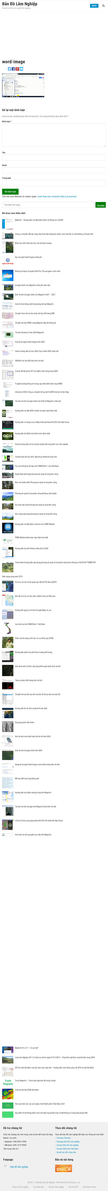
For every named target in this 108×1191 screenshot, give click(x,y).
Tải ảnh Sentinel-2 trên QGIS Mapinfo (29, 332)
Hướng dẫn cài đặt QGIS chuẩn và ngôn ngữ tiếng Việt (36, 411)
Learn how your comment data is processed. (57, 196)
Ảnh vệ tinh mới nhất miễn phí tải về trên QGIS (33, 736)
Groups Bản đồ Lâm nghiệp (67, 1145)
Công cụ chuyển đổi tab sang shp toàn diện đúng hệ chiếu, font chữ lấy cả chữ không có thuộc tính (54, 234)
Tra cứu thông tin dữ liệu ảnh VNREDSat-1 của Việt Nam (37, 466)
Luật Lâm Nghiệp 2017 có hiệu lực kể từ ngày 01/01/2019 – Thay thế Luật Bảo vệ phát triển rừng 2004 (55, 1057)
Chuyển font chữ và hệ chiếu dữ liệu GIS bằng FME (35, 313)
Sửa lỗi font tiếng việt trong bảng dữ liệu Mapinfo (34, 304)
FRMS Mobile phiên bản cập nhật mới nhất (31, 537)
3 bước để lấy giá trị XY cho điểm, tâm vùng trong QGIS (36, 371)
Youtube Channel (63, 1138)
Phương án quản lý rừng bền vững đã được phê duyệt (36, 493)
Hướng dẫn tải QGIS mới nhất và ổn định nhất (32, 433)
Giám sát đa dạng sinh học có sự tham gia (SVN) (34, 638)
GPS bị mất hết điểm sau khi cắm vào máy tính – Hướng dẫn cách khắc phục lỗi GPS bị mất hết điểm (54, 1068)
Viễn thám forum (89, 1187)
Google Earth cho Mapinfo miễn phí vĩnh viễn (32, 285)
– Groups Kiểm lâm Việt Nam (66, 1149)
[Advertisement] (54, 32)
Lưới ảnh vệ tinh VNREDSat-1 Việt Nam (30, 624)
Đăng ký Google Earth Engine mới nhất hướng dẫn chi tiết (37, 764)
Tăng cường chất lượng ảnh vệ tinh (28, 680)
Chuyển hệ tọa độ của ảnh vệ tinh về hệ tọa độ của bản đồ (37, 694)
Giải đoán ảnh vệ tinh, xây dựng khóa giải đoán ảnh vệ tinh (38, 666)
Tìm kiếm (100, 206)
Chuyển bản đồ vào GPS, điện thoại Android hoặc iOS (36, 457)
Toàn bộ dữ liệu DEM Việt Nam (27, 1090)
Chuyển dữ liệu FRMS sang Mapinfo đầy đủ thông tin (35, 323)
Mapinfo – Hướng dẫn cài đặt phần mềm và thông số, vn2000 (39, 220)
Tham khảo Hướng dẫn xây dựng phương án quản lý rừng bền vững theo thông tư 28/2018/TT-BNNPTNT (55, 562)
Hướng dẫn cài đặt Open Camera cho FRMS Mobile (35, 524)
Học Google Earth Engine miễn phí (28, 257)
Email (4, 165)
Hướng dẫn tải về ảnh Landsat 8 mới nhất (31, 708)
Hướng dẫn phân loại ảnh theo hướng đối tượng (33, 652)
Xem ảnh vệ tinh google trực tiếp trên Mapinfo (33, 835)
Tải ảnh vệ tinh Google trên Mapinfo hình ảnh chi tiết (35, 806)
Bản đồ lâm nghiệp (19, 1166)
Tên (3, 153)
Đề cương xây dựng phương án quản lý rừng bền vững (36, 514)
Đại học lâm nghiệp (56, 1187)
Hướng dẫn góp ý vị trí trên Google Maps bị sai (33, 610)
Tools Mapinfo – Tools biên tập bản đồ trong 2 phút (35, 1080)
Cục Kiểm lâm (38, 1187)
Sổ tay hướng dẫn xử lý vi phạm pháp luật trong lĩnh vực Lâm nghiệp (41, 444)
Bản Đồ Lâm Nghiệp (19, 4)
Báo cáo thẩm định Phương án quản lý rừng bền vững (36, 482)
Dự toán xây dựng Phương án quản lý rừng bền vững (35, 505)
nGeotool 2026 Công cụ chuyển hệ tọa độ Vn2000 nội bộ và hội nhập (42, 392)
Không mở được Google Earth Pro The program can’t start (37, 271)
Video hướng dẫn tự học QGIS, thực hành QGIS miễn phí (36, 351)
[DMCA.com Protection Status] (63, 1171)
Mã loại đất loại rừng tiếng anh (27, 778)
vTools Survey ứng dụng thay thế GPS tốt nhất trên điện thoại (39, 820)
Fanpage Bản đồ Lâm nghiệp (68, 1141)
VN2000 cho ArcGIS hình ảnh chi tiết (29, 361)
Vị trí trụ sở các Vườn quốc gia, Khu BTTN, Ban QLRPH (36, 582)
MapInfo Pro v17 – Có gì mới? (26, 1048)
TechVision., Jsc (73, 1182)
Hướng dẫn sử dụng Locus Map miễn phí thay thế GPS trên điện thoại (42, 422)
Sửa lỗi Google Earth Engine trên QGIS (30, 342)
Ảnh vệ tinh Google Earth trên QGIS (28, 750)
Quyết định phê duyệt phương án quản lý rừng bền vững (36, 474)
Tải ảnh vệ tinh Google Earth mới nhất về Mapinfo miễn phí (38, 401)
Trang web (6, 178)
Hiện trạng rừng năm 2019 (12, 576)
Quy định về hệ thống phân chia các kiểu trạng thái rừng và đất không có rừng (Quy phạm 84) (51, 1113)
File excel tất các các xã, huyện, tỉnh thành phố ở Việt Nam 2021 (40, 1104)
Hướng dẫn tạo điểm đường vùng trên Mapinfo (33, 792)
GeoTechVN (73, 1187)
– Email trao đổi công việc (65, 1152)
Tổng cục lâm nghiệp (20, 1187)
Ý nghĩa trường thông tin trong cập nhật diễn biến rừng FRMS (38, 384)
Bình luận (7, 121)
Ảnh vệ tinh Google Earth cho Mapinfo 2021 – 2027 (35, 295)
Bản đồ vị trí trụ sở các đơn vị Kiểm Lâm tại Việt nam (35, 596)
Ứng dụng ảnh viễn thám (24, 722)
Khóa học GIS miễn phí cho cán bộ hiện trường (33, 243)
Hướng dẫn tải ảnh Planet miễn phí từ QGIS (31, 548)
